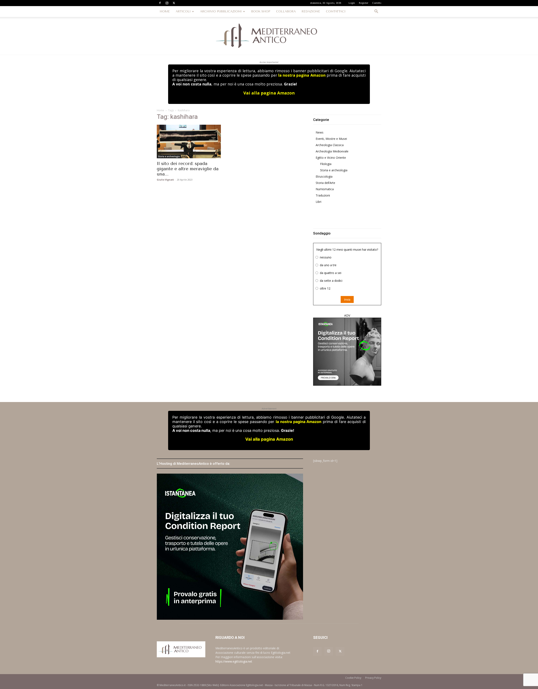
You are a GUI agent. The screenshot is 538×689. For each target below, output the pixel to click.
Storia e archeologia (169, 156)
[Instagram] (167, 3)
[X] (174, 3)
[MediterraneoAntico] (269, 36)
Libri (318, 202)
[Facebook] (160, 3)
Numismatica (325, 189)
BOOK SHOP (260, 11)
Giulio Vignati (165, 179)
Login (352, 3)
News (319, 132)
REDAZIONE (311, 11)
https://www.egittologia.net (233, 661)
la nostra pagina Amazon (301, 75)
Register (363, 3)
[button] (376, 12)
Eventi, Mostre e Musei (331, 139)
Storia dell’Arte (325, 183)
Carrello (376, 3)
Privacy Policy (373, 678)
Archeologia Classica (330, 145)
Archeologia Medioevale (332, 151)
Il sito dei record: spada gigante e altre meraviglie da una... (188, 169)
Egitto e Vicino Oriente (331, 158)
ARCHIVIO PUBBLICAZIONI (221, 11)
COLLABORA (286, 11)
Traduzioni (323, 195)
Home (160, 110)
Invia (347, 299)
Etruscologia (324, 176)
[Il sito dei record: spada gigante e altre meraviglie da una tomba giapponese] (191, 141)
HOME (165, 11)
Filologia (325, 164)
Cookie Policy (353, 678)
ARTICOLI (183, 11)
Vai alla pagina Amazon (269, 93)
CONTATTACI (335, 11)
